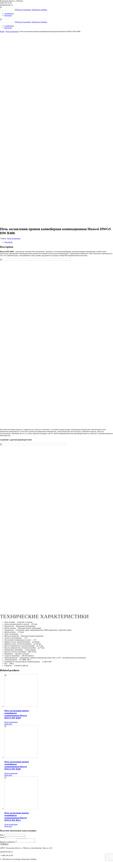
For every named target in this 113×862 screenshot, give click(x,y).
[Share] (105, 2)
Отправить (4, 844)
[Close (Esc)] (110, 2)
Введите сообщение (8, 842)
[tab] (58, 242)
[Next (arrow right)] (109, 431)
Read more (8, 724)
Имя (2, 835)
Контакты (8, 15)
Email (2, 837)
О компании (9, 13)
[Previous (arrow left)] (4, 431)
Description (8, 242)
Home (2, 31)
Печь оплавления (12, 31)
